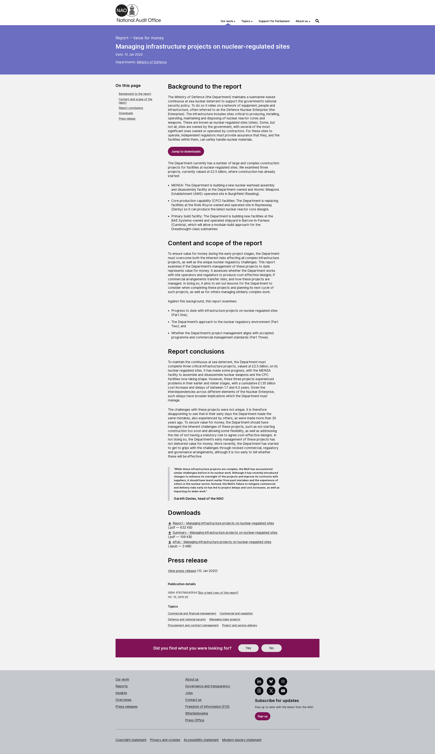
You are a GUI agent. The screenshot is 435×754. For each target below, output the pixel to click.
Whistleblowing (196, 713)
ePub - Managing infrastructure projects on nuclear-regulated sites (222, 542)
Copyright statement (131, 740)
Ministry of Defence (152, 62)
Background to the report (135, 93)
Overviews (124, 700)
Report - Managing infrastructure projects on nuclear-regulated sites (223, 523)
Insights (121, 693)
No (271, 648)
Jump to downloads (186, 151)
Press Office (194, 720)
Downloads (126, 113)
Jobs (189, 693)
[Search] (317, 21)
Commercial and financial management (192, 613)
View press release (182, 571)
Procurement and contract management (193, 625)
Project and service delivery (239, 625)
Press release (127, 118)
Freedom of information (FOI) (207, 707)
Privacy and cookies (165, 740)
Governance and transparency (207, 686)
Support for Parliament (274, 21)
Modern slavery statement (242, 740)
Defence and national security (187, 619)
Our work (122, 679)
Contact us (193, 700)
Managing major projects (224, 619)
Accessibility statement (201, 740)
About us (192, 679)
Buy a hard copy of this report (218, 592)
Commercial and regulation (236, 613)
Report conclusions (131, 108)
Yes (248, 648)
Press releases (127, 707)
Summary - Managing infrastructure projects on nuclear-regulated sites (225, 533)
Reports (122, 686)
